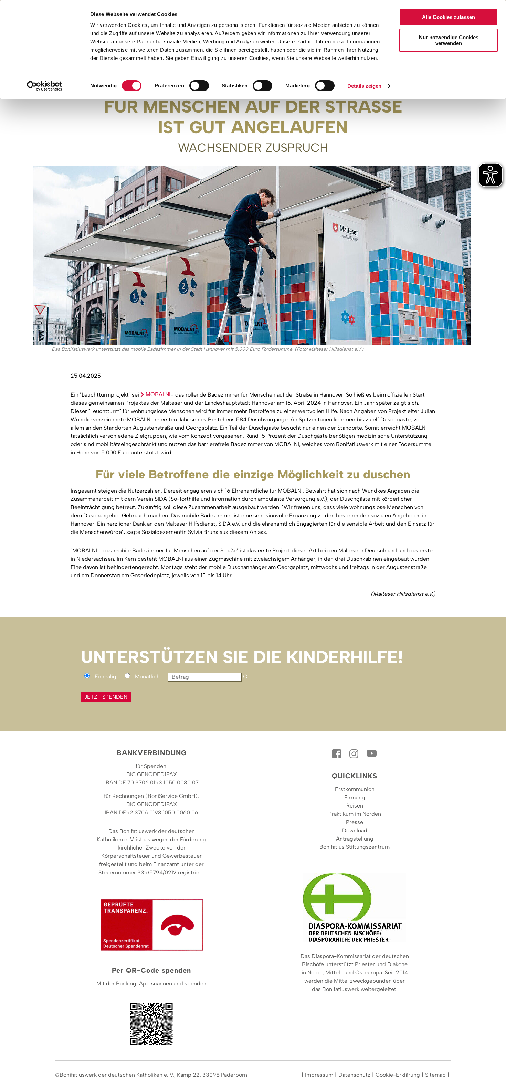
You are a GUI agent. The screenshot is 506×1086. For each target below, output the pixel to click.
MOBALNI (158, 394)
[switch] (199, 85)
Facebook (337, 754)
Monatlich (147, 676)
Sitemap (435, 1075)
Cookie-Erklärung (398, 1075)
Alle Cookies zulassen (448, 17)
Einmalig (105, 676)
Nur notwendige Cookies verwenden (448, 40)
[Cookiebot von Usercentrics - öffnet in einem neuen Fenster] (44, 86)
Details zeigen (364, 86)
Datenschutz (354, 1075)
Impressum (319, 1075)
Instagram (354, 754)
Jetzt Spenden (105, 697)
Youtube (372, 754)
